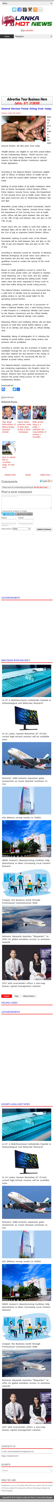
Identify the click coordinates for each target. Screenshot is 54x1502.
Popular (7, 996)
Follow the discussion (50, 481)
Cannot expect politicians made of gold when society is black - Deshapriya (24, 427)
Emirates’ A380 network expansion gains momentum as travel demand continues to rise (24, 781)
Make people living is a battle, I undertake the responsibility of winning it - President (39, 429)
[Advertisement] (27, 68)
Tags (16, 996)
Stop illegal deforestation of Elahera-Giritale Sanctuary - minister (9, 427)
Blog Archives (29, 996)
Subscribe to (7, 528)
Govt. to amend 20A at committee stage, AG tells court (8, 462)
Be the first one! (40, 487)
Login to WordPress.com (24, 514)
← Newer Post (9, 475)
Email (20, 517)
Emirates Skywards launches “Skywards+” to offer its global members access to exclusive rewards (26, 939)
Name (4, 517)
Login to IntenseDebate (8, 514)
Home (7, 36)
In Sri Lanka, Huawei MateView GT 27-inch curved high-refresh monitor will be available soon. (25, 736)
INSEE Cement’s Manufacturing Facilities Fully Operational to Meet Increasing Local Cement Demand (26, 863)
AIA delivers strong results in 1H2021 (21, 817)
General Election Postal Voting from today (26, 108)
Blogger (49, 1497)
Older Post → (46, 475)
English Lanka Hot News (25, 1497)
